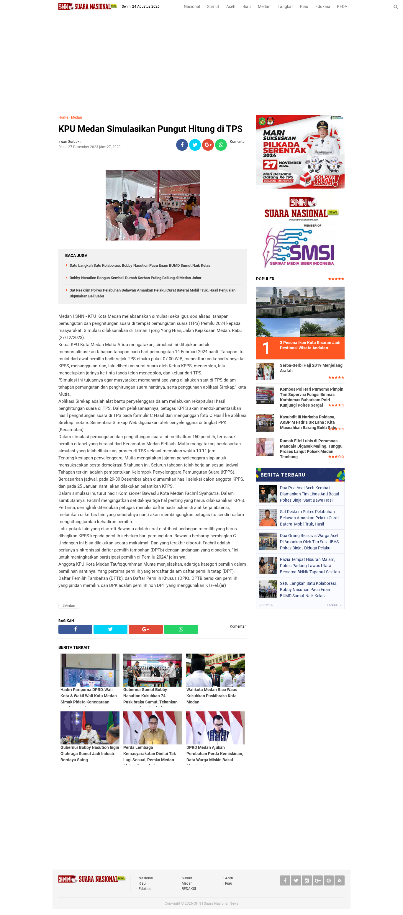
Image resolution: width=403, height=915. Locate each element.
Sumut (213, 6)
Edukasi (322, 6)
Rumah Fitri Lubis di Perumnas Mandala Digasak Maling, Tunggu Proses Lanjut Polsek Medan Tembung (311, 448)
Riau (247, 6)
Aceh (230, 6)
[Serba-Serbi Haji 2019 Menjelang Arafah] (265, 371)
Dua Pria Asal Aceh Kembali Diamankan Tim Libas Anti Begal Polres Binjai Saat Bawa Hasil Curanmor (309, 493)
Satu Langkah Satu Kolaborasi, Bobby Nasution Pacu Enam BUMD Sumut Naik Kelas (140, 265)
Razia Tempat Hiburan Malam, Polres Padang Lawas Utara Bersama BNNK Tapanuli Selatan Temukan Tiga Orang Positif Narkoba (310, 565)
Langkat (285, 6)
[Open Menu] (7, 6)
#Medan (68, 606)
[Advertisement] (201, 70)
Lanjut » (334, 605)
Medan (264, 6)
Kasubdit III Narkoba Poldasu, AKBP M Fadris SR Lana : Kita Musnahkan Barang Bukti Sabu (309, 422)
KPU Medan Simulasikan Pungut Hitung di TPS (150, 129)
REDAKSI (345, 6)
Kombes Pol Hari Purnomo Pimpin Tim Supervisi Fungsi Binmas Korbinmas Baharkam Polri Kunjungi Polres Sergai (311, 397)
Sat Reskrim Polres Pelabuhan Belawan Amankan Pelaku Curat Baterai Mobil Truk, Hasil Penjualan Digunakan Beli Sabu (309, 517)
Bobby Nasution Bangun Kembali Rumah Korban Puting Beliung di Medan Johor (136, 278)
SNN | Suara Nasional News (216, 903)
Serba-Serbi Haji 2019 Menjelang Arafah (311, 368)
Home (63, 117)
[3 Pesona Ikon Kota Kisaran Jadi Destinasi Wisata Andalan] (300, 311)
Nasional (192, 6)
